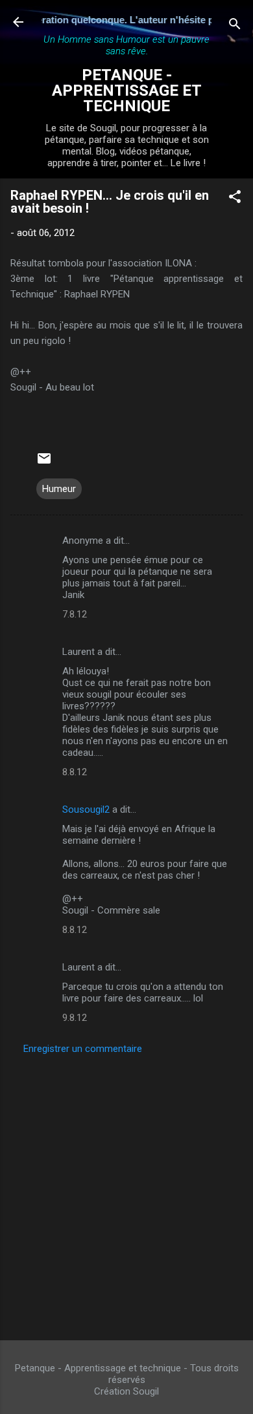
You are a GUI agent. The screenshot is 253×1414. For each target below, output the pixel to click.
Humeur (59, 489)
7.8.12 (74, 614)
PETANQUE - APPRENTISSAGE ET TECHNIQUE (127, 90)
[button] (235, 199)
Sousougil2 (86, 809)
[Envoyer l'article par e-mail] (44, 463)
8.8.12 (74, 772)
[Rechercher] (235, 26)
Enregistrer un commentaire (82, 1049)
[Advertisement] (126, 1193)
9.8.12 (74, 1017)
